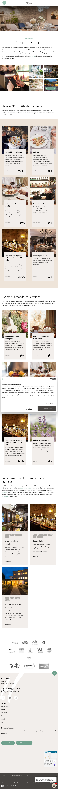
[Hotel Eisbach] (35, 643)
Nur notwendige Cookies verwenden (28, 408)
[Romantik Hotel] (10, 650)
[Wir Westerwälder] (40, 650)
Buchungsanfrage (7, 743)
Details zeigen (49, 403)
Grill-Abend (37, 152)
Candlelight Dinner (40, 256)
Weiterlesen (8, 561)
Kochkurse (5, 496)
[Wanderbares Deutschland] (49, 650)
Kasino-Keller (38, 541)
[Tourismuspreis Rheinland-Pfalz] (29, 666)
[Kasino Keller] (15, 643)
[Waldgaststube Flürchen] (25, 643)
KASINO (32, 56)
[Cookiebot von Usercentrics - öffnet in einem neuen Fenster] (49, 379)
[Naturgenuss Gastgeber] (30, 650)
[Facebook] (3, 698)
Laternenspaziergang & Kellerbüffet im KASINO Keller (13, 258)
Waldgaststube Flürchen (26, 488)
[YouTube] (10, 698)
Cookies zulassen (47, 408)
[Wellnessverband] (29, 658)
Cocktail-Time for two (40, 204)
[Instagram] (16, 698)
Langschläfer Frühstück (13, 152)
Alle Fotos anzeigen (52, 88)
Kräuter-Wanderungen (41, 440)
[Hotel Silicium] (44, 643)
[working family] (14, 666)
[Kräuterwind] (21, 650)
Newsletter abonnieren (23, 743)
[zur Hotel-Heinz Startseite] (29, 3)
